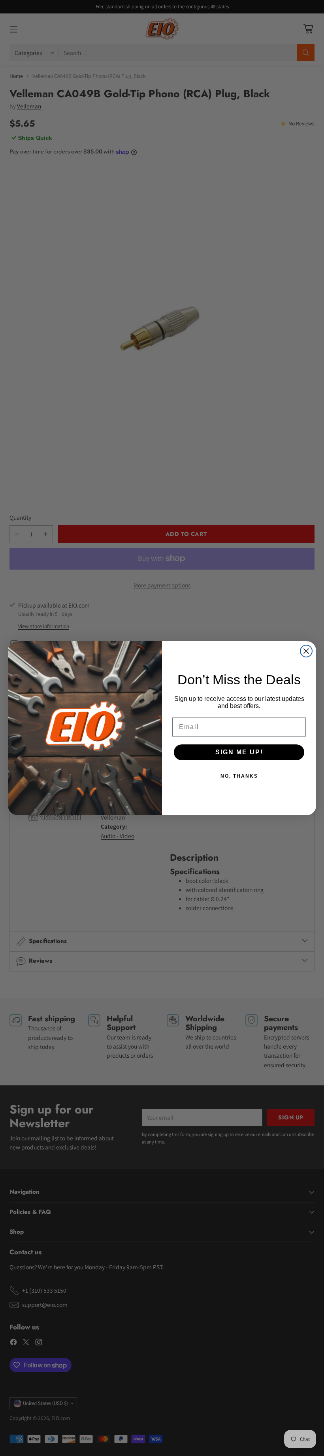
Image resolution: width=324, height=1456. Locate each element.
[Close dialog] (306, 651)
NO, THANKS (239, 776)
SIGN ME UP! (239, 752)
